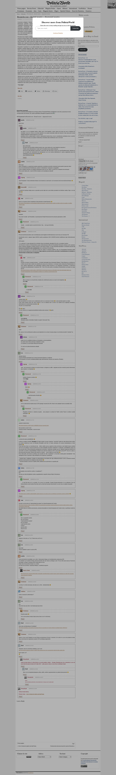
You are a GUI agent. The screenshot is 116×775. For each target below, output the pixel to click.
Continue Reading (58, 33)
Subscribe (76, 28)
